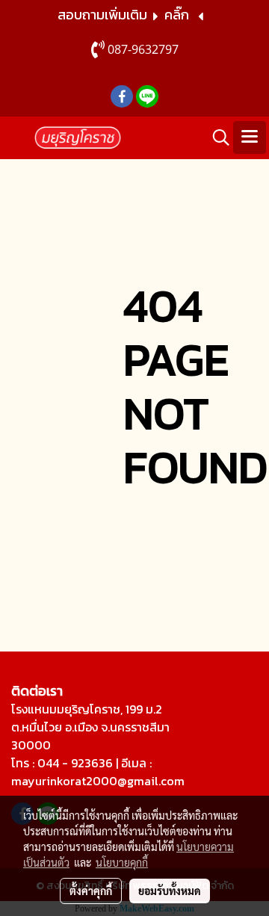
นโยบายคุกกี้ (122, 862)
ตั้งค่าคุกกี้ (90, 890)
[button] (216, 137)
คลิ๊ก (176, 14)
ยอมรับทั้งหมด (169, 890)
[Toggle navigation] (249, 137)
